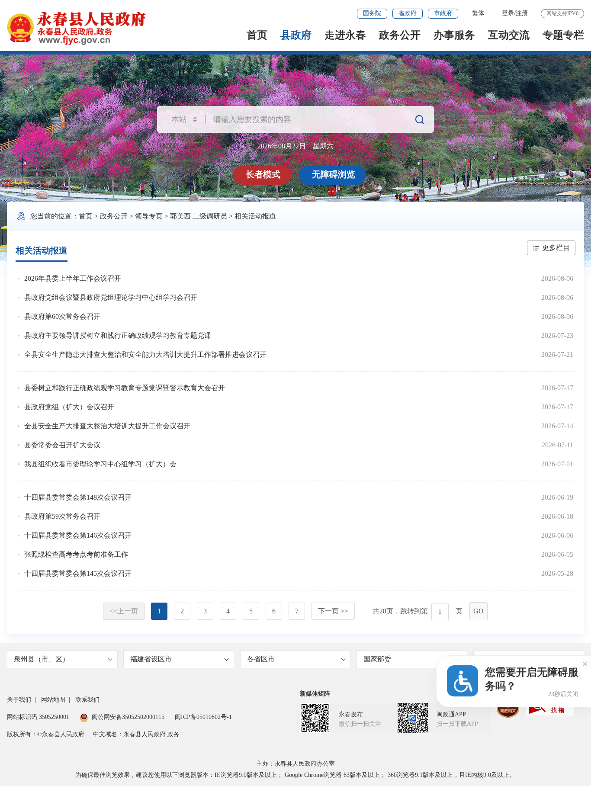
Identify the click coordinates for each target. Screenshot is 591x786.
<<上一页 (123, 611)
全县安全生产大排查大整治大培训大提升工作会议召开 (107, 426)
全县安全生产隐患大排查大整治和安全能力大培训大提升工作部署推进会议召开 (145, 354)
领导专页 (149, 216)
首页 (257, 35)
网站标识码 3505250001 (38, 717)
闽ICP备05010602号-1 (203, 717)
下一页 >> (333, 611)
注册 (522, 13)
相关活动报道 (255, 216)
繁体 (478, 13)
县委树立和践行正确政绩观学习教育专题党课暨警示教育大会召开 (124, 387)
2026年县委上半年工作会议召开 (72, 278)
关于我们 (19, 699)
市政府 (443, 13)
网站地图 (53, 699)
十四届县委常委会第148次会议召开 (78, 497)
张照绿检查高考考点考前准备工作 (76, 554)
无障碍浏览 (333, 174)
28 (382, 611)
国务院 (372, 13)
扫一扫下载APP (457, 724)
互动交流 (509, 35)
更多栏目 (556, 247)
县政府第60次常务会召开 (62, 316)
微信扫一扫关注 (360, 724)
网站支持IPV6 (562, 13)
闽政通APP (451, 714)
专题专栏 (563, 35)
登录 (508, 13)
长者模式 (263, 174)
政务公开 (400, 35)
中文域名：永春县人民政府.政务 (136, 734)
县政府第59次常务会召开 (62, 516)
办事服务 (454, 35)
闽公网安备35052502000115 (128, 717)
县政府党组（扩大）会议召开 (69, 407)
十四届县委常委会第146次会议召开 (78, 535)
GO (478, 611)
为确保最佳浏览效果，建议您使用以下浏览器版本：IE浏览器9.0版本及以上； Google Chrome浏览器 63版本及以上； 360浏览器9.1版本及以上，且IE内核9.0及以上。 (295, 775)
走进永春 (345, 35)
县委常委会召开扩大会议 (62, 445)
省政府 (407, 13)
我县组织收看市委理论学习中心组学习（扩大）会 (100, 464)
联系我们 (87, 699)
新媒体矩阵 (315, 693)
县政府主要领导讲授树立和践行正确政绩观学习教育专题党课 (117, 335)
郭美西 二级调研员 (198, 216)
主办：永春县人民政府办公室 (295, 763)
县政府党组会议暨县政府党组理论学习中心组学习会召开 (110, 297)
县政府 (296, 35)
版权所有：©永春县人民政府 (45, 734)
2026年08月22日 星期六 (295, 146)
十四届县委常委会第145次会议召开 (78, 573)
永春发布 (351, 714)
